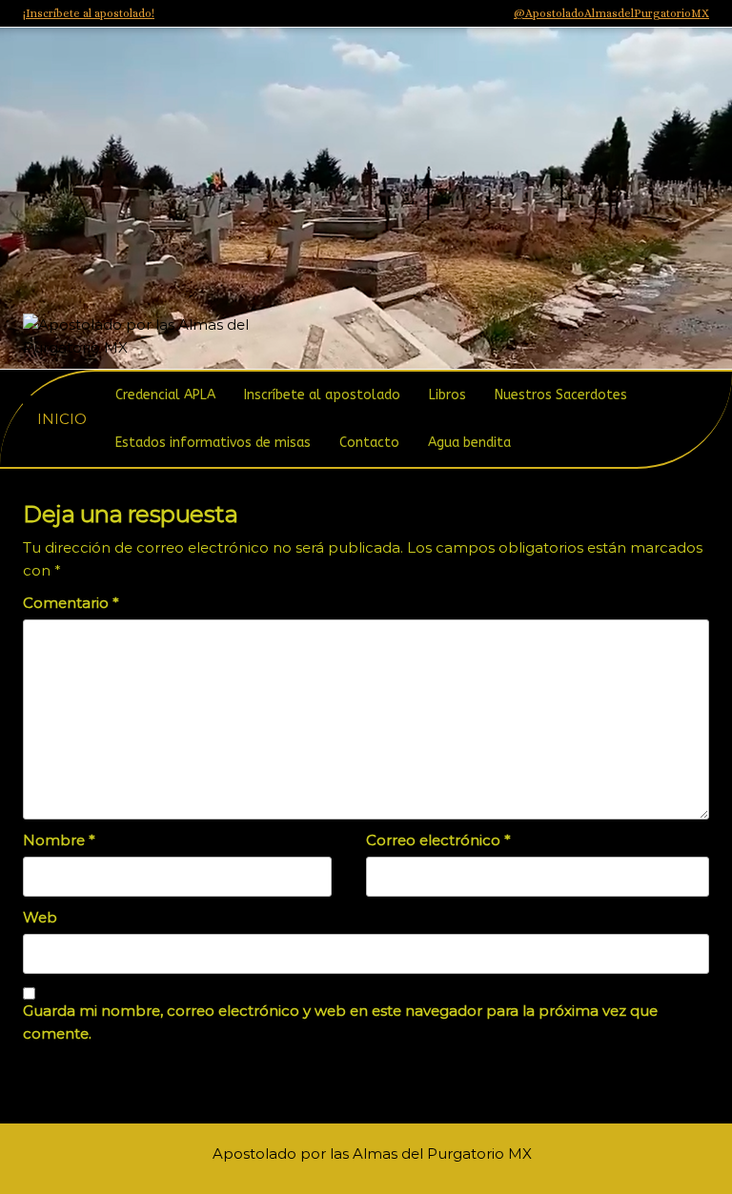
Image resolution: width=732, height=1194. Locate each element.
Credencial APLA (165, 395)
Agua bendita (469, 443)
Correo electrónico (438, 840)
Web (40, 917)
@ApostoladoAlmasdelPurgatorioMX (611, 13)
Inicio (62, 419)
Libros (447, 395)
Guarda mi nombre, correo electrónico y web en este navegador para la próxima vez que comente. (340, 1022)
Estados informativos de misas (213, 443)
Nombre (59, 840)
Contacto (369, 443)
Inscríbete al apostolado (322, 395)
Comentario (71, 603)
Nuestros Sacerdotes (561, 395)
